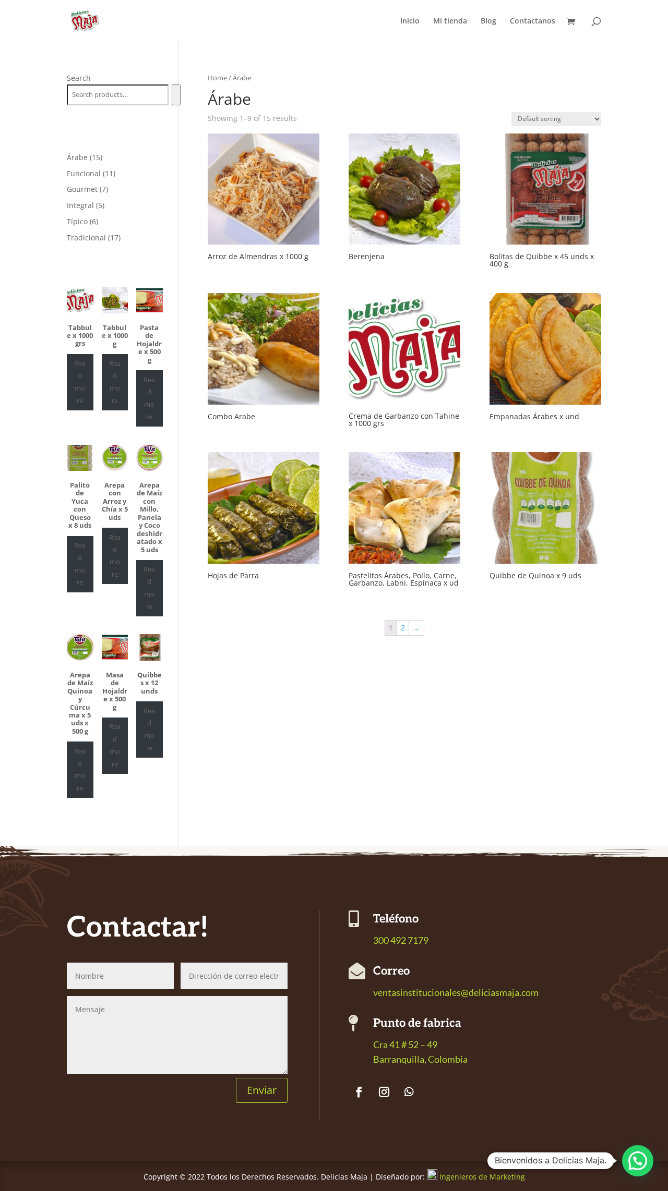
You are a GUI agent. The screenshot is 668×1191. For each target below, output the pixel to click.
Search (79, 78)
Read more (80, 381)
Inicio (410, 21)
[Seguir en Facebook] (359, 1091)
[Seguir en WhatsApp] (409, 1091)
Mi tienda (450, 21)
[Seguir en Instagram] (384, 1091)
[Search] (176, 94)
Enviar (262, 1090)
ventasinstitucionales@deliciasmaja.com (456, 992)
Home (217, 77)
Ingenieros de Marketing (482, 1177)
